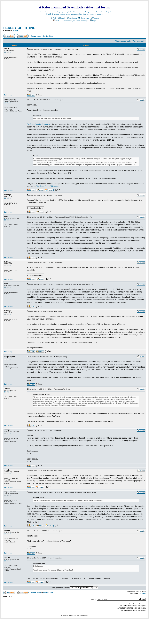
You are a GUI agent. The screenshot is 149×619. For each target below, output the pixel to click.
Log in (94, 21)
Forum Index (36, 36)
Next (16, 30)
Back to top (8, 95)
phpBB (70, 615)
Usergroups (85, 18)
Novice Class (48, 36)
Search (62, 18)
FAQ (54, 18)
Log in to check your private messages (74, 21)
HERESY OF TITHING (19, 28)
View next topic (138, 41)
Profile (57, 21)
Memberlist (73, 18)
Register (96, 18)
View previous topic (123, 41)
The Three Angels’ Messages (38, 124)
